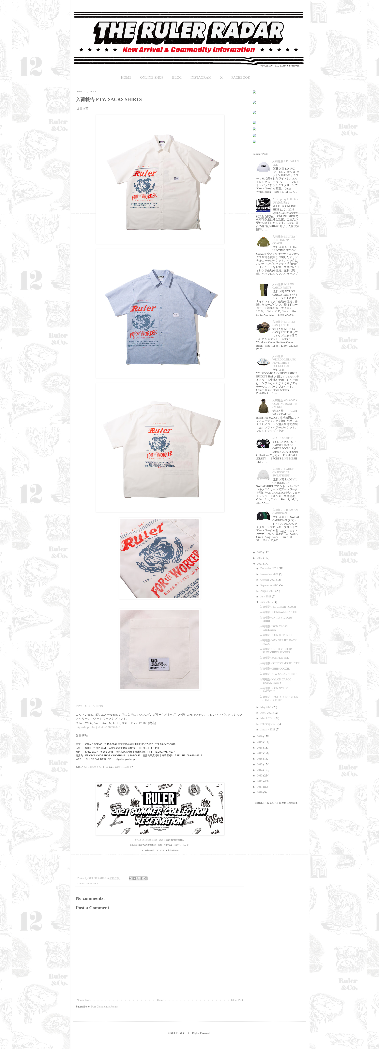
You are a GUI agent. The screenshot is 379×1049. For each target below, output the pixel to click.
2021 (260, 563)
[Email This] (131, 878)
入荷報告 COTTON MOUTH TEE (280, 663)
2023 (260, 552)
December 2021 (269, 568)
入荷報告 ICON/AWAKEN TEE (278, 612)
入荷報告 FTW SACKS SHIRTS (278, 674)
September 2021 (269, 585)
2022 (260, 558)
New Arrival (92, 883)
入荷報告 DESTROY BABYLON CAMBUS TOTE (279, 698)
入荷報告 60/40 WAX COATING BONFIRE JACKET (284, 404)
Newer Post (83, 1000)
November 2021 (269, 574)
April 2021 (266, 712)
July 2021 (266, 596)
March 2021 (267, 718)
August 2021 (267, 591)
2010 (260, 792)
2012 (260, 781)
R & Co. (98, 767)
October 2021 (268, 579)
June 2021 (266, 602)
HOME (126, 77)
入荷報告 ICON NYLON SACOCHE (274, 690)
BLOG (177, 77)
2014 (260, 770)
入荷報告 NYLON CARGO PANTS (283, 286)
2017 (260, 753)
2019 (260, 742)
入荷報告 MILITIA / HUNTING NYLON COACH (284, 240)
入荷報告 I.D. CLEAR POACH (278, 606)
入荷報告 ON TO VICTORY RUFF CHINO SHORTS (276, 651)
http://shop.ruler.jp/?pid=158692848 (98, 727)
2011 (260, 786)
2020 (260, 736)
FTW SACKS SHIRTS (89, 706)
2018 (260, 747)
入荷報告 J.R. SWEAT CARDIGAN (285, 511)
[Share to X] (138, 878)
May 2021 (266, 707)
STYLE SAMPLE (282, 438)
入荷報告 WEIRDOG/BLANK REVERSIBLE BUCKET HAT (284, 361)
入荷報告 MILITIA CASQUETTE (283, 323)
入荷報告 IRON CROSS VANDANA (274, 628)
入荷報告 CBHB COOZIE (275, 668)
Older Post (237, 1000)
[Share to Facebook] (142, 878)
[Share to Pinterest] (146, 878)
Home (160, 1000)
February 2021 (269, 724)
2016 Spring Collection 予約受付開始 (285, 201)
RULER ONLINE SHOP (144, 840)
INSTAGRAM (200, 77)
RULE (92, 767)
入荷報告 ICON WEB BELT (276, 635)
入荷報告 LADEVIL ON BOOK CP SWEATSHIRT (284, 472)
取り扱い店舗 (123, 767)
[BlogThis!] (134, 878)
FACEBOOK (240, 77)
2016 (260, 758)
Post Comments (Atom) (104, 1006)
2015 (260, 764)
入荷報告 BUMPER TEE (274, 657)
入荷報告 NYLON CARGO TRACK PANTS (275, 681)
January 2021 (268, 729)
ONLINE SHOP (151, 77)
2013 (260, 775)
